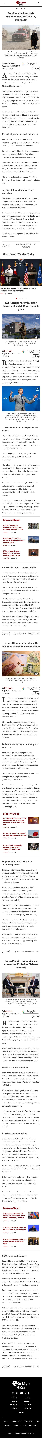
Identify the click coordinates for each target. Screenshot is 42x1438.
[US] (33, 834)
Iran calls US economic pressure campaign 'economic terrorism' (12, 847)
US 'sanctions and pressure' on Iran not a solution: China (14, 834)
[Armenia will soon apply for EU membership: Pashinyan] (33, 1228)
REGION (28, 1397)
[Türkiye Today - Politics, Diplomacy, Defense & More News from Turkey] (21, 3)
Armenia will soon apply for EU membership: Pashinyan (14, 1228)
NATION (14, 1397)
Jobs (37, 1421)
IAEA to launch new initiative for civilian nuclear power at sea (11, 553)
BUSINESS (28, 1401)
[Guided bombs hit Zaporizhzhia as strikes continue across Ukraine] (33, 526)
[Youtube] (21, 1393)
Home (17, 8)
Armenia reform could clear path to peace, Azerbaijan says (14, 1241)
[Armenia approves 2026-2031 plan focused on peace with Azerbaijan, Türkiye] (33, 1215)
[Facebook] (25, 1393)
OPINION (28, 1408)
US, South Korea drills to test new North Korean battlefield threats (18, 289)
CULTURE (27, 1404)
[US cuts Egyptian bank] (33, 820)
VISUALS (21, 1413)
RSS (25, 1425)
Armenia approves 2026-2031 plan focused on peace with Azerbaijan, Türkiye (14, 1215)
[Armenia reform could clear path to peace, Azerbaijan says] (33, 1241)
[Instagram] (17, 1393)
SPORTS (14, 1408)
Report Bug (33, 1425)
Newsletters (16, 1421)
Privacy (7, 1425)
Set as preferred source (32, 63)
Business (6, 558)
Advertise (17, 1425)
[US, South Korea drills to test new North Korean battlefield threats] (21, 272)
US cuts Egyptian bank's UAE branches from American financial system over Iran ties (14, 821)
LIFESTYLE (14, 1404)
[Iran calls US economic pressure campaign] (33, 846)
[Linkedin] (29, 1393)
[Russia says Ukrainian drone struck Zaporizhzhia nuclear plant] (33, 539)
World (24, 8)
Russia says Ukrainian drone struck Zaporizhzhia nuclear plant (14, 540)
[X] (13, 1393)
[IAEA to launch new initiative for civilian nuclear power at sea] (33, 552)
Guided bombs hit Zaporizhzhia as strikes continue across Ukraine (13, 527)
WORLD (14, 1401)
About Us (6, 1421)
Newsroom (8, 351)
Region (5, 532)
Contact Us (28, 1421)
